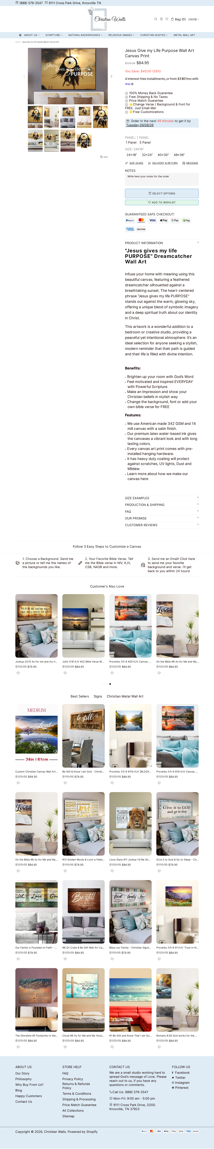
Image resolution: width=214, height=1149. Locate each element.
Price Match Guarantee (79, 1105)
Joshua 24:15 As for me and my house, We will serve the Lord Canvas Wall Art (36, 661)
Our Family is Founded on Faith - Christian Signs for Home (36, 947)
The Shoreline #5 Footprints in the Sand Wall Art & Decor (36, 1035)
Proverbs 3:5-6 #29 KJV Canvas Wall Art (130, 661)
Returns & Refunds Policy (76, 1086)
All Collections (73, 1110)
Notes (130, 171)
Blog (18, 1090)
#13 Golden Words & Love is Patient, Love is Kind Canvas (83, 859)
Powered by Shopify (83, 1132)
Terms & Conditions (76, 1094)
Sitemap (68, 1116)
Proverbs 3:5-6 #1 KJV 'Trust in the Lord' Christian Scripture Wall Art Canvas (177, 947)
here (144, 479)
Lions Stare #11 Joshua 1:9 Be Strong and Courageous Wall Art (130, 859)
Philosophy (23, 1079)
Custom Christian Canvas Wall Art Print (36, 771)
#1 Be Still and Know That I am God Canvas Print (130, 1035)
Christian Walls (107, 19)
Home (17, 42)
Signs (98, 696)
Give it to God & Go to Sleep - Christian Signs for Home (177, 859)
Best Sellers (80, 696)
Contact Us (23, 1102)
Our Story (22, 1073)
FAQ (65, 1073)
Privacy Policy (72, 1079)
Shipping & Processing (79, 1099)
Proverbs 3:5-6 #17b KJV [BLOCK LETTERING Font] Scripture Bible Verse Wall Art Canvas (130, 771)
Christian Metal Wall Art (125, 696)
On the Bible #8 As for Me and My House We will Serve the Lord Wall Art (177, 661)
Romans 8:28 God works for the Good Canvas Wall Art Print (177, 1035)
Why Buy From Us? (29, 1085)
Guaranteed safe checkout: (150, 214)
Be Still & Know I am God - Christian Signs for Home (83, 771)
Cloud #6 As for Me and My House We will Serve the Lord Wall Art (83, 1035)
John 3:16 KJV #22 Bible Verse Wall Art (83, 661)
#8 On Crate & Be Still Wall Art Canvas (83, 947)
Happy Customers (28, 1096)
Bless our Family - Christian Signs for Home (130, 947)
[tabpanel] (177, 638)
